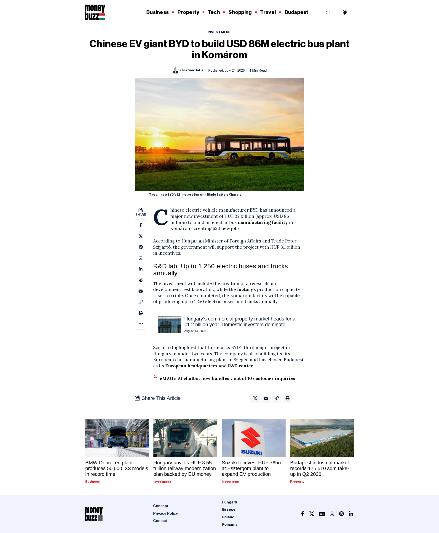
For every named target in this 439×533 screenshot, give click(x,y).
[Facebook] (302, 513)
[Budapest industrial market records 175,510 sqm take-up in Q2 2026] (322, 438)
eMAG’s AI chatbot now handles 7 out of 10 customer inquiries (227, 378)
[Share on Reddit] (140, 280)
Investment (219, 32)
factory (245, 289)
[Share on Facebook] (140, 225)
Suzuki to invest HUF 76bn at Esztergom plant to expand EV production (251, 468)
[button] (353, 12)
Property (297, 481)
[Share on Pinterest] (140, 247)
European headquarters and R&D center (209, 366)
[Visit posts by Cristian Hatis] (175, 70)
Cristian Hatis (191, 70)
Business (92, 481)
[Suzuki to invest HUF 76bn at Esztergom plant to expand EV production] (254, 438)
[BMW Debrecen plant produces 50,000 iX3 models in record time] (117, 438)
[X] (311, 513)
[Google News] (322, 513)
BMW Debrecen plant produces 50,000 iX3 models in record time (116, 468)
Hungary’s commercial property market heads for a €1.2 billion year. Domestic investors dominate (239, 321)
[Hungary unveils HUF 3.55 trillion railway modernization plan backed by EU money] (185, 438)
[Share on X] (140, 236)
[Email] (140, 290)
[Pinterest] (341, 513)
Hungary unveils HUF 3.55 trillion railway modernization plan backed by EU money (184, 468)
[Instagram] (332, 513)
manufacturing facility (263, 222)
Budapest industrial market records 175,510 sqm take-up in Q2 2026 (319, 468)
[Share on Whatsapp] (140, 258)
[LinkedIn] (351, 513)
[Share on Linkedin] (140, 269)
